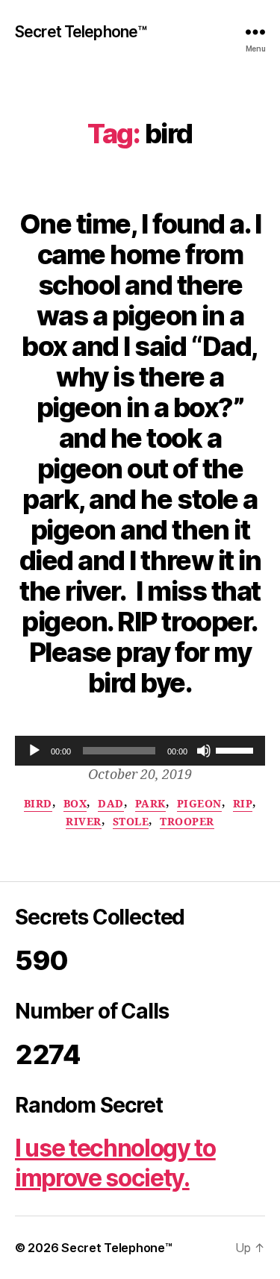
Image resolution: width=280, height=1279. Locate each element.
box (75, 804)
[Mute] (203, 750)
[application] (140, 751)
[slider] (237, 749)
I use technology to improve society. (115, 1162)
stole (131, 822)
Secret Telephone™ (80, 32)
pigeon (199, 804)
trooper (187, 822)
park (150, 804)
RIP (243, 804)
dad (111, 804)
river (84, 822)
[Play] (34, 750)
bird (38, 804)
